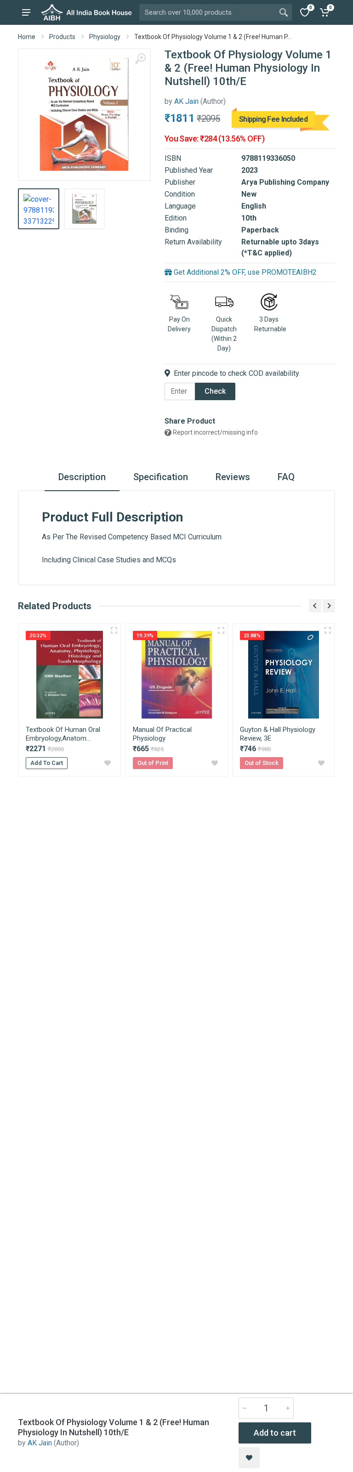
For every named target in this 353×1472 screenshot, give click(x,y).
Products (62, 36)
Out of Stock (262, 762)
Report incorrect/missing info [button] (214, 432)
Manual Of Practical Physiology (162, 733)
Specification (160, 476)
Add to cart (275, 1433)
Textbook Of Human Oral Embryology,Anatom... (63, 733)
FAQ (286, 476)
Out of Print (152, 762)
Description (82, 476)
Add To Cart (46, 762)
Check (215, 391)
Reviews (233, 476)
